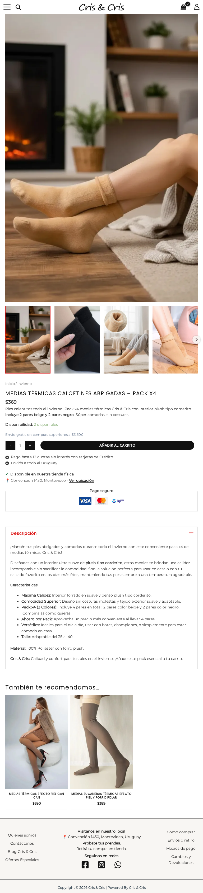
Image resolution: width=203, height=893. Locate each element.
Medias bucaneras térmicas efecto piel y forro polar (101, 796)
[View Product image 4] (175, 340)
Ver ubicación (81, 480)
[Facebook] (85, 865)
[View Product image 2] (77, 340)
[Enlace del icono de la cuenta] (196, 7)
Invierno (24, 384)
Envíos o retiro (181, 840)
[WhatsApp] (118, 865)
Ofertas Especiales (22, 859)
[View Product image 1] (27, 340)
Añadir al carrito (117, 445)
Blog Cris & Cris (22, 851)
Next (196, 340)
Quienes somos (22, 835)
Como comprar (181, 832)
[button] (18, 7)
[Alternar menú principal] (7, 7)
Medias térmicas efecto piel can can (36, 796)
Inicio (10, 384)
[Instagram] (101, 865)
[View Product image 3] (126, 340)
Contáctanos (22, 843)
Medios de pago (181, 848)
